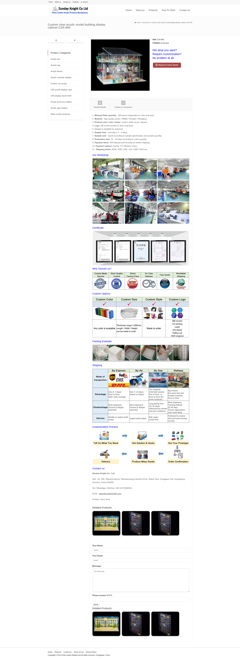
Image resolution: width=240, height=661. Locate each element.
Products (76, 2)
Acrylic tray (55, 65)
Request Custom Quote (168, 65)
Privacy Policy (91, 652)
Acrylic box (165, 43)
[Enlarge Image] (120, 40)
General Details (100, 107)
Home (51, 2)
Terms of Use (79, 652)
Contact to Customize (123, 107)
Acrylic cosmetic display (61, 77)
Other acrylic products (60, 114)
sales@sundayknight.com (110, 493)
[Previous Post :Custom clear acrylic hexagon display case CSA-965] (56, 40)
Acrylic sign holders (59, 108)
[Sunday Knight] (70, 10)
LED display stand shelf (61, 96)
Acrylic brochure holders (61, 102)
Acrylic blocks (56, 71)
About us (58, 2)
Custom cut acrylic (59, 83)
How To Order (168, 10)
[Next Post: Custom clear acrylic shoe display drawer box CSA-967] (75, 40)
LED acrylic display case (61, 89)
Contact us (66, 2)
